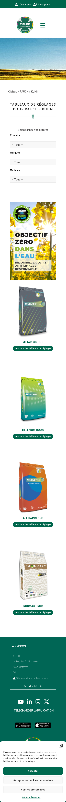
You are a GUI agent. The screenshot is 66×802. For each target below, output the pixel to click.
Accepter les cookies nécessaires (33, 780)
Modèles (15, 170)
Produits (15, 135)
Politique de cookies (31, 797)
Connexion (25, 4)
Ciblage (12, 91)
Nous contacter (20, 667)
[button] (61, 745)
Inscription (44, 4)
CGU (15, 672)
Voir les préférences (33, 789)
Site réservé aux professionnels (32, 678)
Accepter (33, 771)
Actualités (17, 656)
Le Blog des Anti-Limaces (25, 661)
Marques (15, 152)
